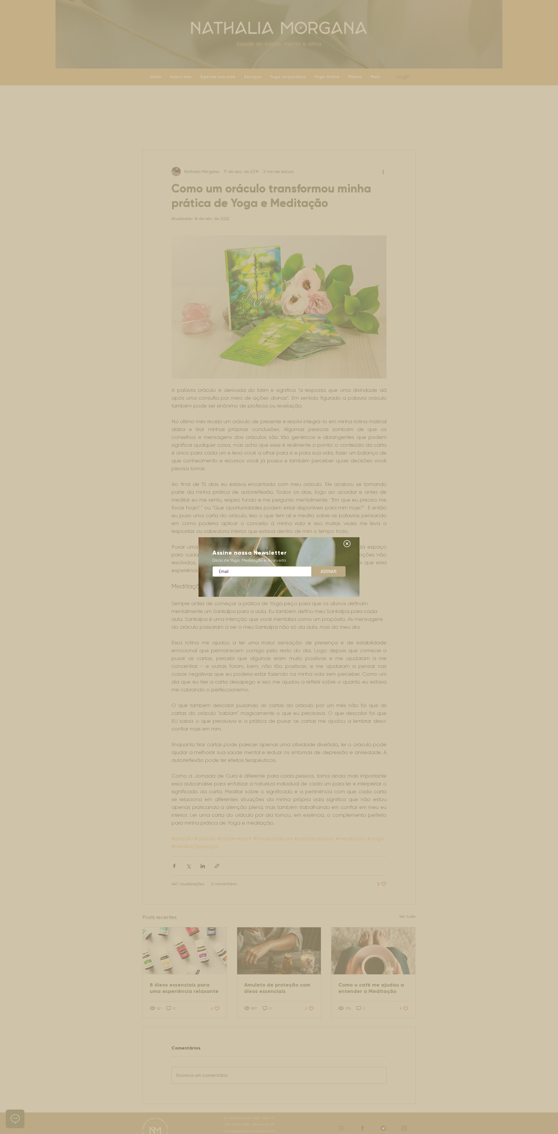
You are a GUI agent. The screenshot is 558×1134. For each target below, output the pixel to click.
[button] (347, 543)
